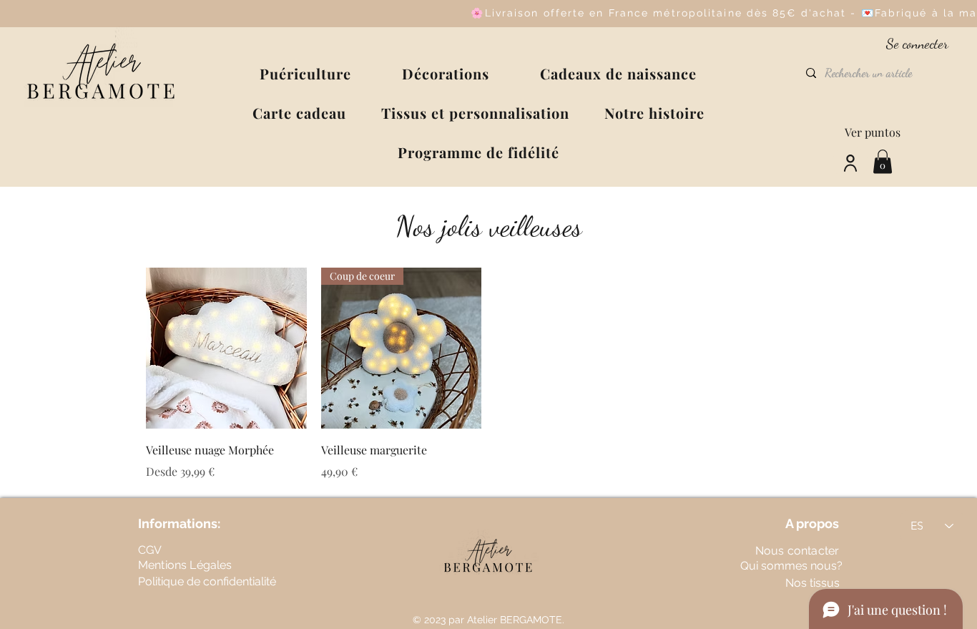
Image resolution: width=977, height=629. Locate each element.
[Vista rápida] (226, 348)
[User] (850, 163)
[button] (305, 73)
